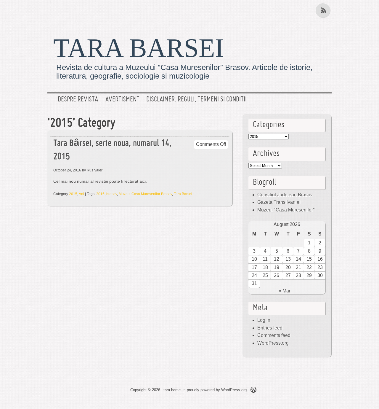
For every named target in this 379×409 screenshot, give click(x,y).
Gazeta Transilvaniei (279, 202)
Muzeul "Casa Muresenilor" (286, 209)
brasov (111, 194)
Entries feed (269, 327)
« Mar (284, 290)
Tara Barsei (183, 194)
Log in (263, 320)
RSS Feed (324, 10)
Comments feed (273, 335)
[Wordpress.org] (253, 391)
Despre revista (78, 99)
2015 (73, 194)
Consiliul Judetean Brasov (285, 194)
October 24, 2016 (67, 170)
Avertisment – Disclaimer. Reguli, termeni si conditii (176, 99)
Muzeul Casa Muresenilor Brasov (145, 194)
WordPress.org (273, 343)
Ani (81, 194)
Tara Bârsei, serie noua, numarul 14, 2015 (112, 150)
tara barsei (138, 48)
